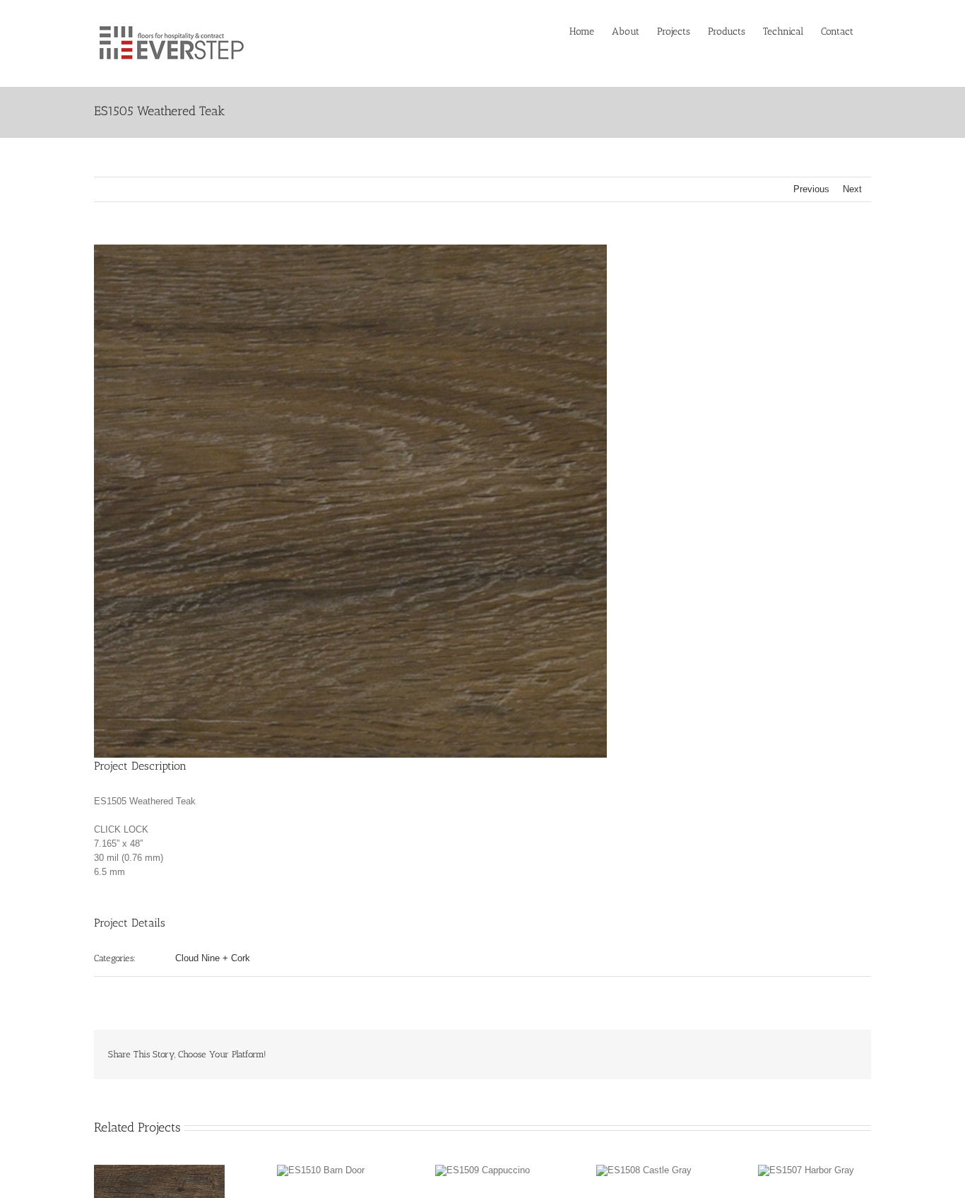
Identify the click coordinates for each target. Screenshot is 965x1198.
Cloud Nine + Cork (212, 958)
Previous (811, 189)
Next (852, 189)
